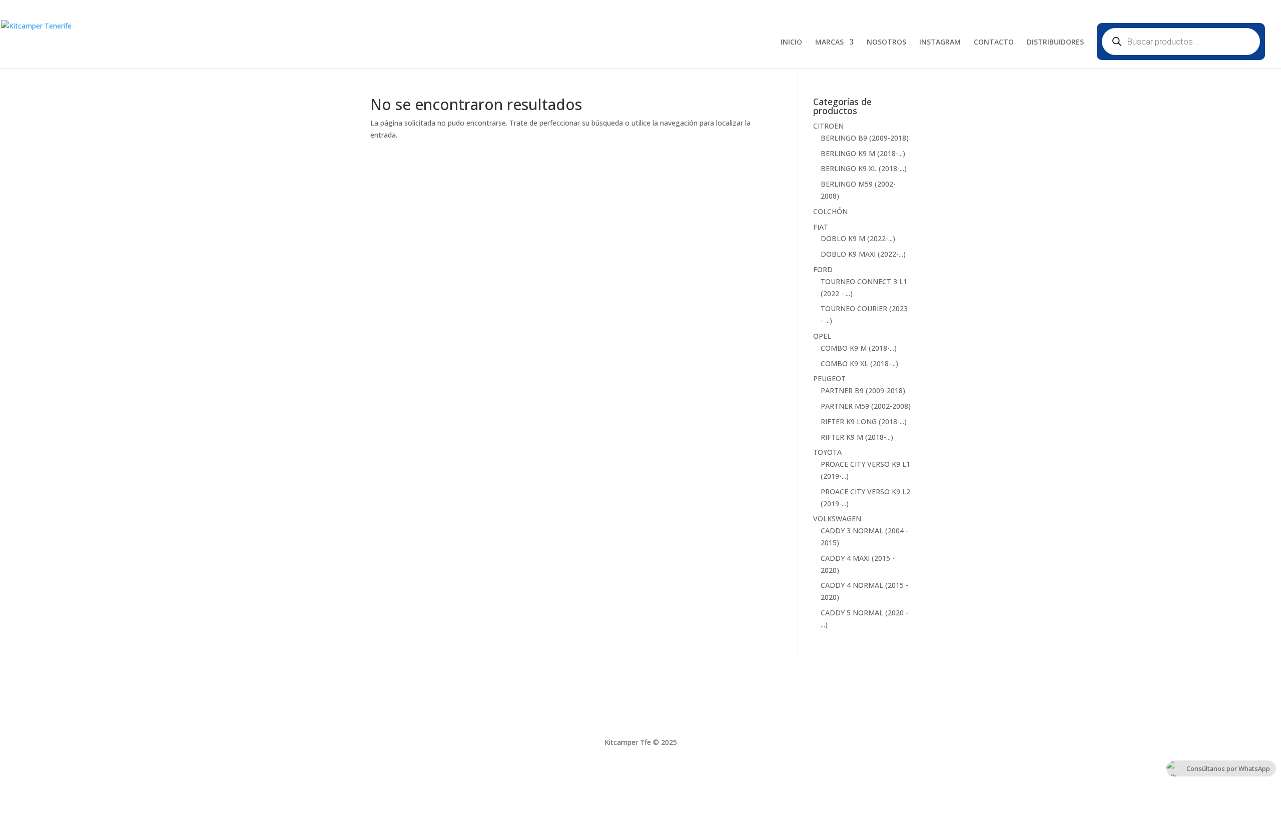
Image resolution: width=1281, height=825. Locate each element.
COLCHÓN (830, 211)
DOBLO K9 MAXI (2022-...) (863, 254)
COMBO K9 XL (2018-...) (859, 363)
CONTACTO (994, 43)
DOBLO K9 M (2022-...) (858, 238)
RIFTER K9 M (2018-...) (857, 437)
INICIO (791, 43)
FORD (823, 269)
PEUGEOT (829, 378)
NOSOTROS (886, 43)
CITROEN (828, 126)
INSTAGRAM (940, 43)
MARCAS (829, 43)
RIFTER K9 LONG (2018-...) (864, 421)
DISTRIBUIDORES (1055, 43)
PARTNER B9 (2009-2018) (863, 390)
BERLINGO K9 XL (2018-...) (864, 168)
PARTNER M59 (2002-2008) (866, 406)
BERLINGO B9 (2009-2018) (865, 138)
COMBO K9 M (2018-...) (859, 348)
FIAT (820, 227)
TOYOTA (827, 452)
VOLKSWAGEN (837, 518)
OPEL (822, 336)
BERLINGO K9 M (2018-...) (863, 153)
